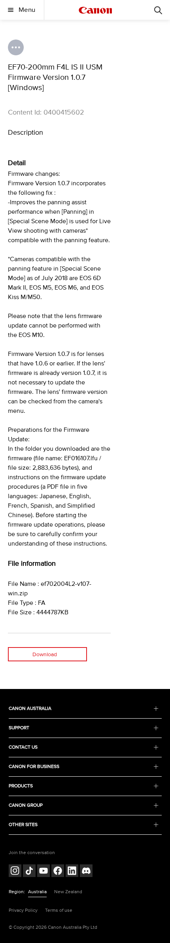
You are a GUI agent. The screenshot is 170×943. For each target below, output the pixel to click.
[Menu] (158, 10)
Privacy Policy (23, 910)
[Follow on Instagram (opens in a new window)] (15, 871)
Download (44, 654)
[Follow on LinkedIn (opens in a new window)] (72, 871)
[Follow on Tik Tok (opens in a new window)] (29, 871)
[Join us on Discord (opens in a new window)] (86, 871)
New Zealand (68, 892)
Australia (37, 892)
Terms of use (58, 910)
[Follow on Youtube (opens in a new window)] (43, 871)
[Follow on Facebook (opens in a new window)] (57, 871)
